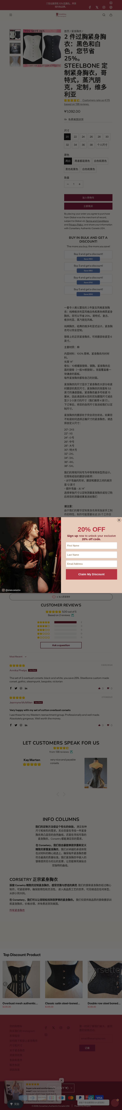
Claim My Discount (91, 574)
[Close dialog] (119, 520)
